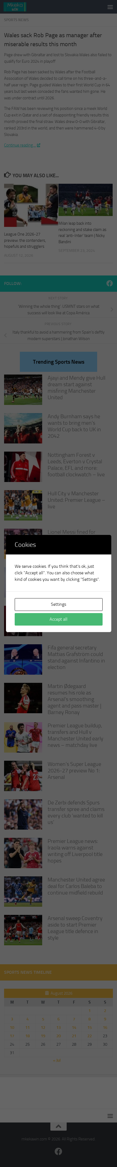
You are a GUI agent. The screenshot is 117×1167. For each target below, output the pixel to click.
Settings (58, 604)
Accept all (58, 619)
